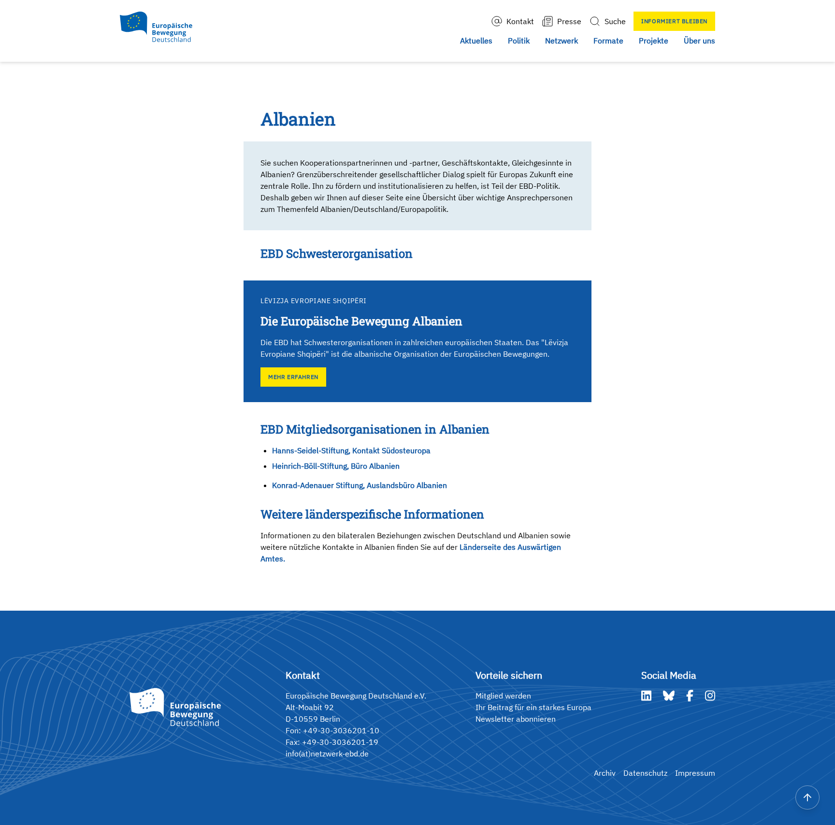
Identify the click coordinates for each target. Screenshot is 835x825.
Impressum (695, 773)
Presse (569, 21)
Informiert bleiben (674, 21)
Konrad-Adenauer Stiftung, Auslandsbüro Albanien (359, 485)
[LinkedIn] (646, 695)
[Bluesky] (669, 695)
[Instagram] (710, 695)
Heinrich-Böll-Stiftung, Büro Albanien (336, 466)
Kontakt (520, 21)
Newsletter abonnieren (515, 719)
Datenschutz (645, 773)
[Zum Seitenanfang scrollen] (807, 797)
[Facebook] (689, 695)
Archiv (605, 773)
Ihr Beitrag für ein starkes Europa (533, 707)
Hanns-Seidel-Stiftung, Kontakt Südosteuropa (351, 450)
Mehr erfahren (293, 376)
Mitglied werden (503, 695)
